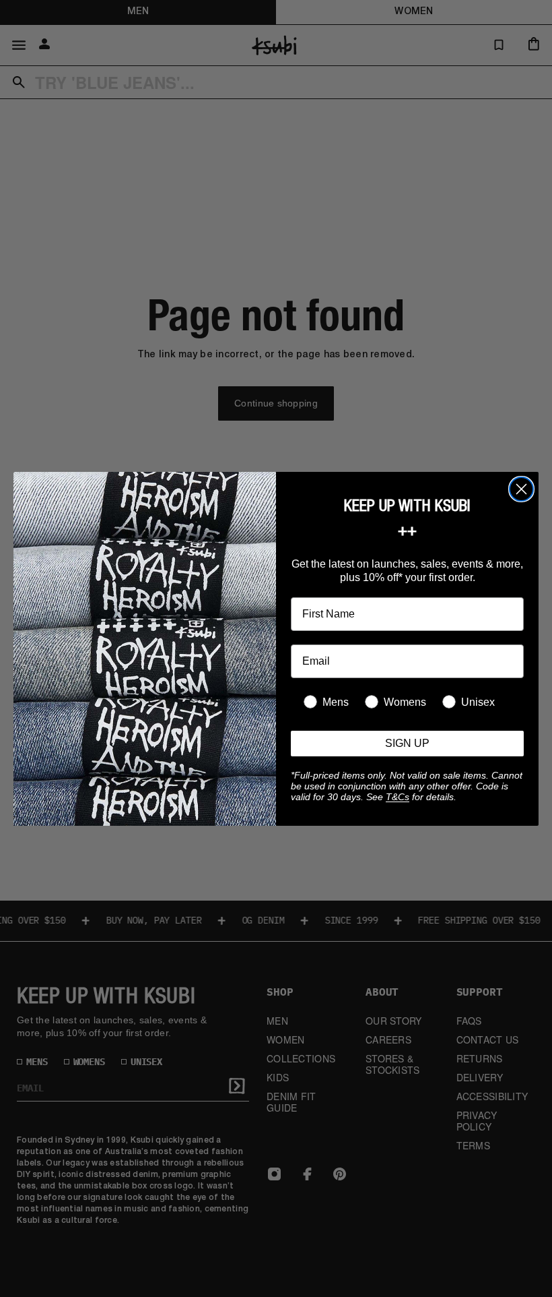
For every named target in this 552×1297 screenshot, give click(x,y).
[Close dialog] (521, 489)
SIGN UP (407, 743)
